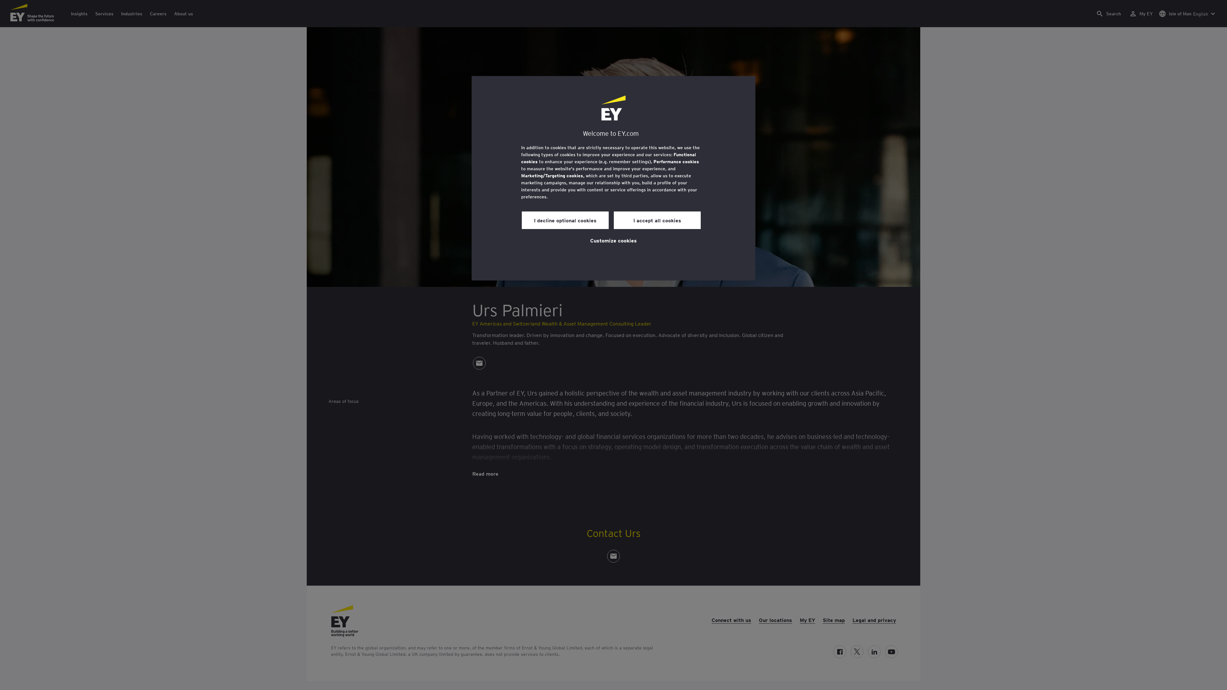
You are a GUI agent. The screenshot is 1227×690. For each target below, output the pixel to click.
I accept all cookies (657, 220)
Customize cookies (613, 240)
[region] (613, 178)
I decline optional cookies (565, 220)
